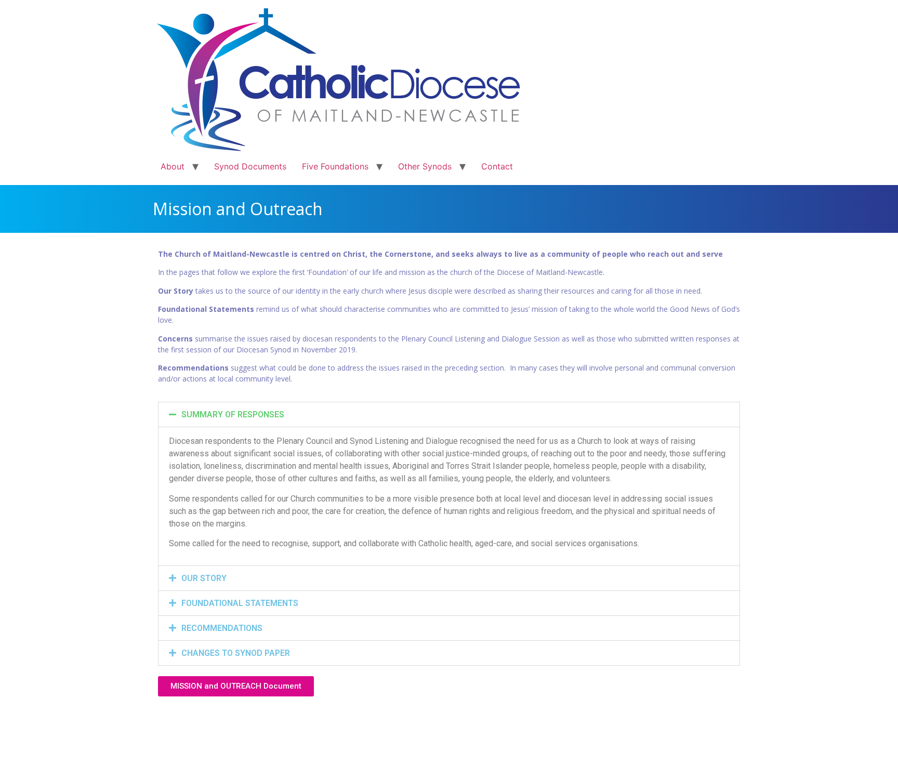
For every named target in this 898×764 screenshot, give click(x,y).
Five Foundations (335, 166)
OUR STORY (204, 578)
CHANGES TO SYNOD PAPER (235, 653)
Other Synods (425, 166)
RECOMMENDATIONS (221, 628)
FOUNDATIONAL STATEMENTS (239, 603)
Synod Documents (250, 166)
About (172, 166)
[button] (449, 414)
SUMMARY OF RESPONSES (232, 414)
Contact (497, 166)
